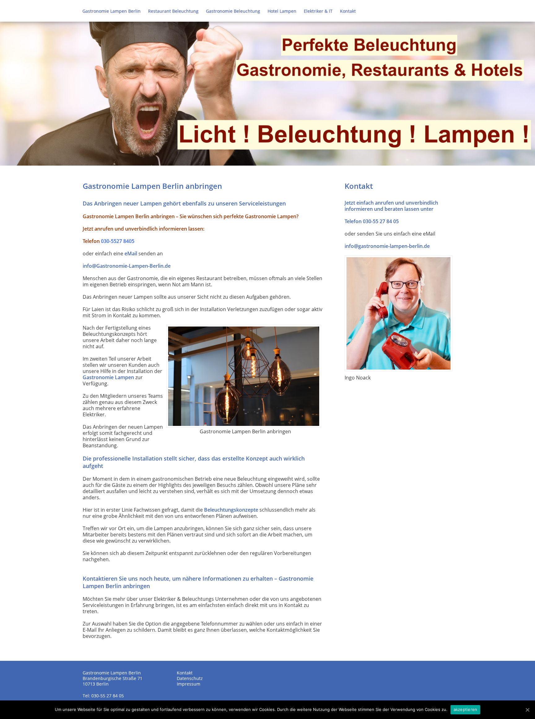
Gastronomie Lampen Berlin (111, 11)
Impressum (188, 684)
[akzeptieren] (527, 710)
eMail (130, 253)
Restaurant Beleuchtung (173, 11)
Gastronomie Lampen (108, 377)
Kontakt (348, 11)
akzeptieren (465, 709)
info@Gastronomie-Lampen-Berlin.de (127, 265)
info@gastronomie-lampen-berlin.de (387, 246)
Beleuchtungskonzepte (231, 509)
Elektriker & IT (318, 11)
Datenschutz (190, 678)
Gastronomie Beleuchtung (233, 11)
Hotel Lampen (282, 11)
